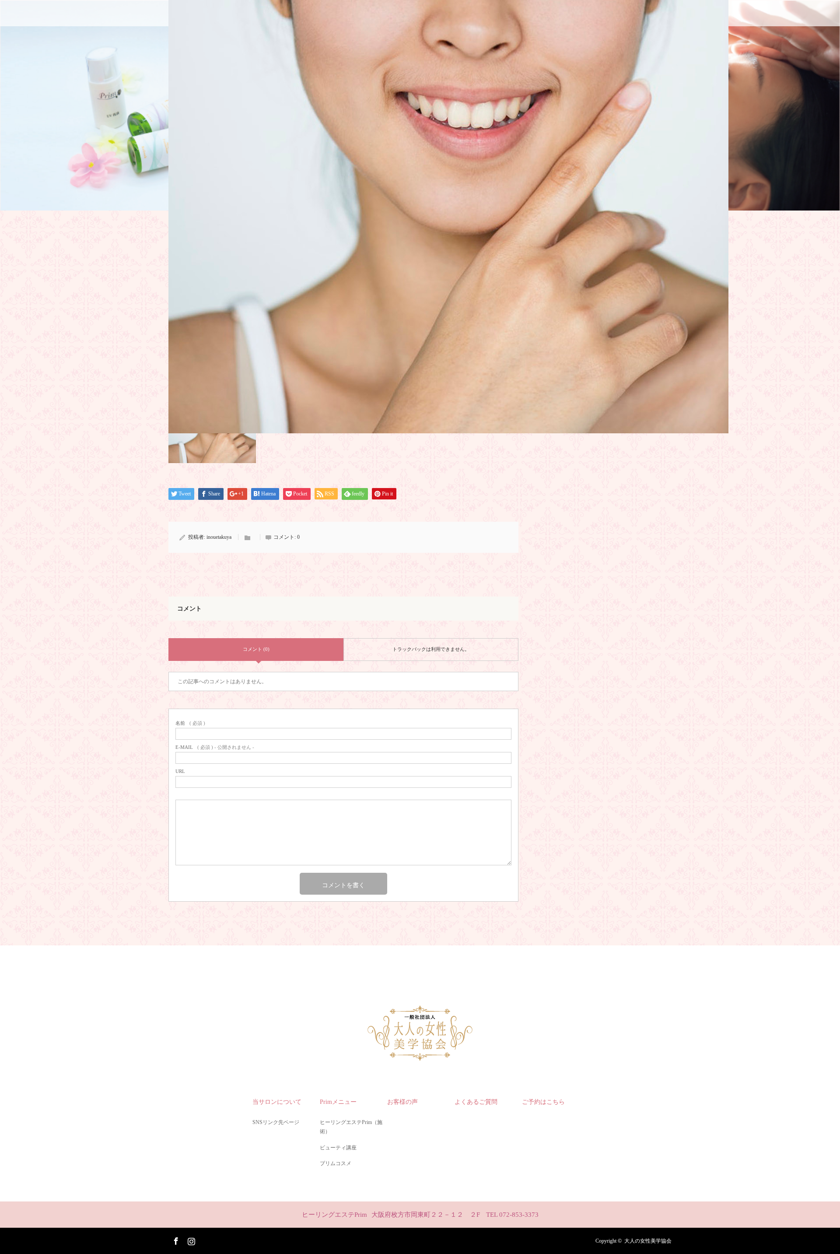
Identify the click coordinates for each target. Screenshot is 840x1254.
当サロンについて (276, 1102)
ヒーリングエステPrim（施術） (351, 1127)
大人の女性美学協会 (648, 1241)
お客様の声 (402, 1102)
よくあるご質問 (476, 1102)
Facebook (175, 1239)
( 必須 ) (190, 723)
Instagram (190, 1239)
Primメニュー (338, 1102)
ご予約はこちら (543, 1102)
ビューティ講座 (338, 1148)
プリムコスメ (335, 1163)
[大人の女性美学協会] (420, 1058)
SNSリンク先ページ (275, 1122)
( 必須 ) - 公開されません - (214, 747)
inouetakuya (218, 537)
